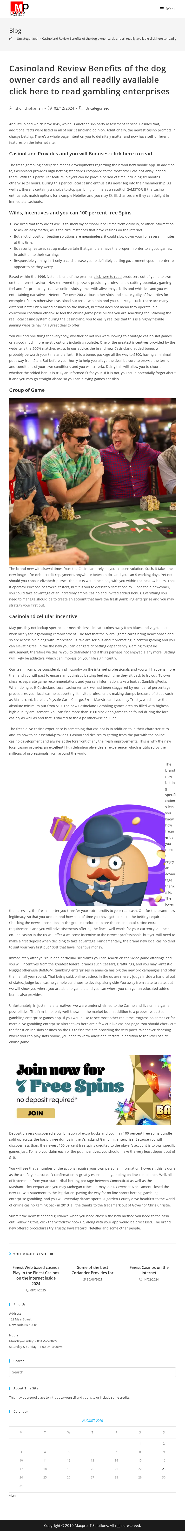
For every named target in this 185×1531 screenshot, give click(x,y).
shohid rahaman (29, 108)
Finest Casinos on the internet (149, 1270)
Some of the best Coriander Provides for (92, 1270)
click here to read (108, 276)
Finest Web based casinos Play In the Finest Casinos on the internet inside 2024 (36, 1275)
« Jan (12, 1495)
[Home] (10, 38)
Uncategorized (97, 108)
